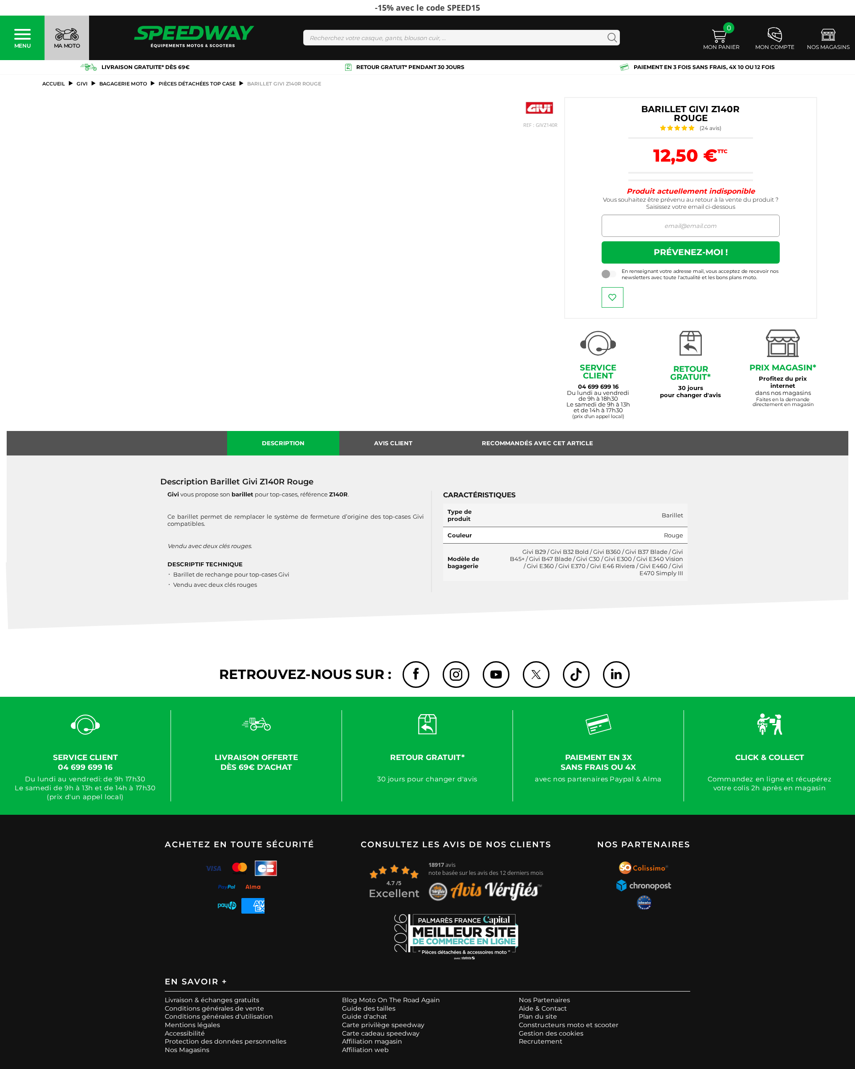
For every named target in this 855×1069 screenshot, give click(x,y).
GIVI (82, 84)
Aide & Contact (543, 1008)
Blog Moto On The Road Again (391, 1000)
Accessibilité (185, 1033)
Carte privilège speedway (383, 1025)
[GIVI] (539, 108)
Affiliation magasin (372, 1041)
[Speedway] (194, 37)
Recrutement (540, 1041)
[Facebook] (416, 674)
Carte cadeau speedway (380, 1033)
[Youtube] (496, 674)
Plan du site (538, 1016)
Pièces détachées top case (197, 84)
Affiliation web (365, 1050)
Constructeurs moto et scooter (569, 1025)
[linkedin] (616, 674)
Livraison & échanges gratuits (212, 1000)
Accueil (53, 84)
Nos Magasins (187, 1050)
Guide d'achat (364, 1016)
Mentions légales (192, 1025)
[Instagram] (456, 674)
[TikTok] (576, 674)
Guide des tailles (368, 1008)
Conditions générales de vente (214, 1008)
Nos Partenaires (544, 1000)
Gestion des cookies (551, 1033)
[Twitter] (536, 674)
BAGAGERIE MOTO (123, 84)
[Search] (610, 37)
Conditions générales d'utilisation (219, 1016)
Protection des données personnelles (225, 1041)
